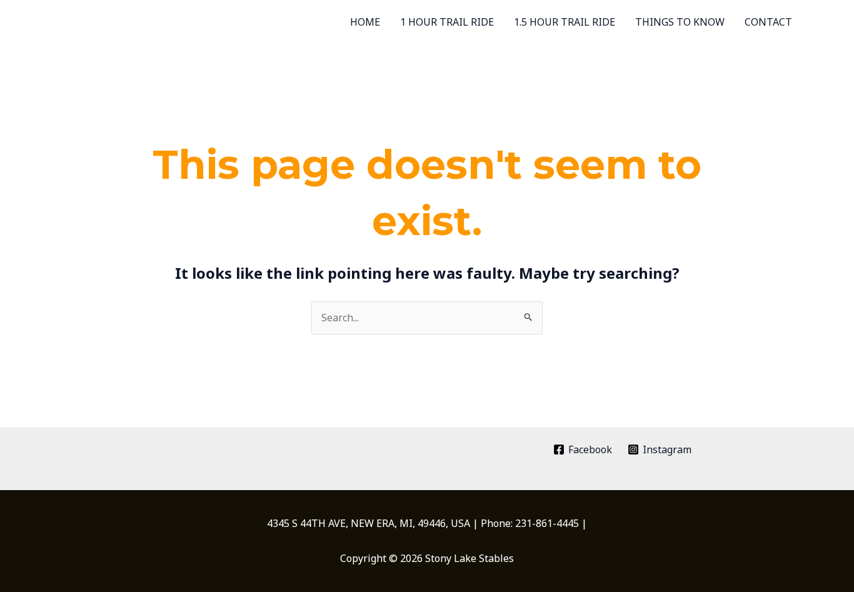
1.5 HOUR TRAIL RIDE (564, 22)
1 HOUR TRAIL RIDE (447, 22)
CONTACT (768, 22)
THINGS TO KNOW (680, 22)
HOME (365, 22)
